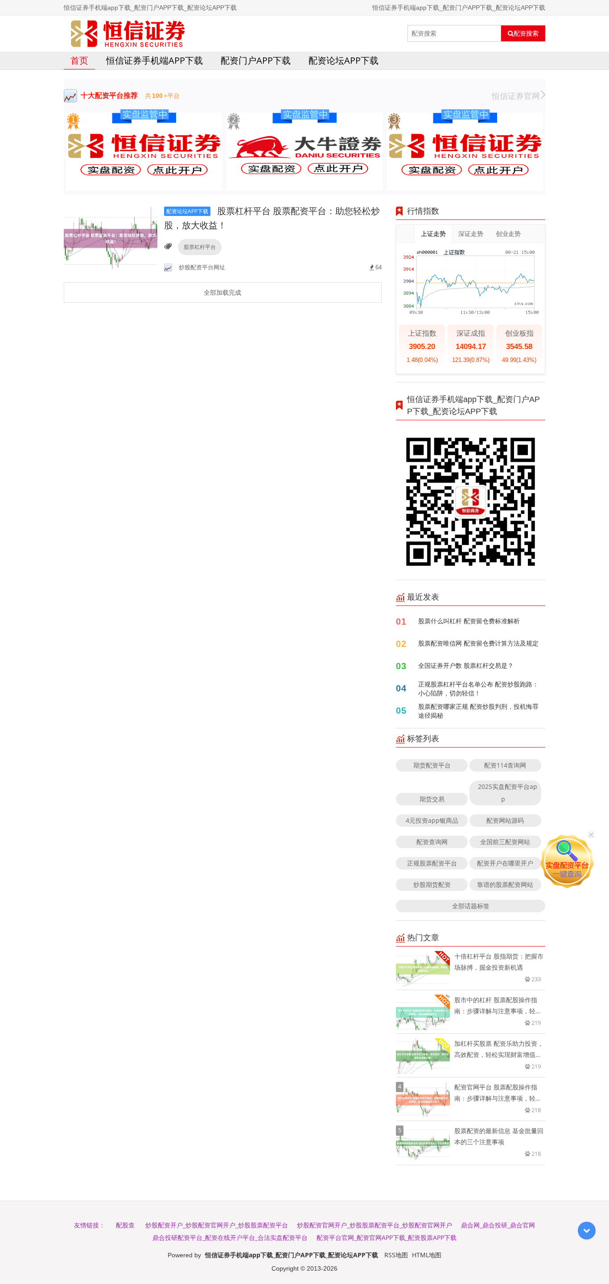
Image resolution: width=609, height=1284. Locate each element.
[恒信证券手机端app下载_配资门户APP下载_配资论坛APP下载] (128, 33)
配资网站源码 (505, 820)
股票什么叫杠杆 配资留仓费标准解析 (469, 621)
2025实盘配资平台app (507, 792)
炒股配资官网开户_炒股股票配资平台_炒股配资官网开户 (374, 1225)
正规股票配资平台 (432, 863)
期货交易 (432, 799)
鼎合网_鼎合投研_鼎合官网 (498, 1225)
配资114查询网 (505, 765)
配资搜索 (526, 33)
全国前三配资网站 (505, 841)
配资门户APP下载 (256, 60)
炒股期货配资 (432, 884)
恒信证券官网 (516, 95)
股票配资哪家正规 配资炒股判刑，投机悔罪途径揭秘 (478, 710)
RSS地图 (396, 1255)
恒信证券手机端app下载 (154, 60)
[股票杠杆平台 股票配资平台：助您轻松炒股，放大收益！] (110, 237)
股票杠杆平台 (200, 247)
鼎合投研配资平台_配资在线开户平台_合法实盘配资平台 (230, 1237)
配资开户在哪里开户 (505, 863)
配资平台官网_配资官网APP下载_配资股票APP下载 (387, 1237)
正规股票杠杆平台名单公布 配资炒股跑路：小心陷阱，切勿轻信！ (478, 688)
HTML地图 (426, 1255)
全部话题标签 (471, 906)
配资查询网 (432, 841)
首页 (79, 60)
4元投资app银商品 (432, 820)
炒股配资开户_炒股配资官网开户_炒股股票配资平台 (216, 1225)
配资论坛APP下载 (344, 60)
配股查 (125, 1225)
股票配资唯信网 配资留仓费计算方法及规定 (478, 643)
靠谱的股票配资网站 (505, 884)
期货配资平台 (432, 765)
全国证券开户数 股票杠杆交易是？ (466, 665)
